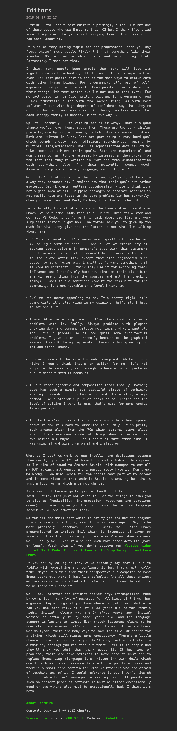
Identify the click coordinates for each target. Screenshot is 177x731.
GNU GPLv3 (74, 718)
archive (46, 703)
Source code (36, 718)
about (31, 703)
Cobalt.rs (114, 718)
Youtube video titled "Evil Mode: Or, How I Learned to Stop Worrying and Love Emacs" (88, 550)
